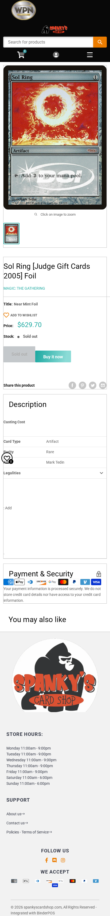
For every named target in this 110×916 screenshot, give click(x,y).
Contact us (15, 823)
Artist (8, 462)
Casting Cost (14, 422)
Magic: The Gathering (24, 288)
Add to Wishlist (23, 315)
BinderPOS (46, 913)
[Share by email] (103, 385)
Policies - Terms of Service (27, 832)
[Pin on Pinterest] (82, 385)
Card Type (12, 441)
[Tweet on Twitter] (92, 385)
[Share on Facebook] (72, 385)
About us (13, 814)
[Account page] (56, 55)
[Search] (100, 42)
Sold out (19, 354)
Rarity (8, 452)
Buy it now (53, 356)
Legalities (12, 473)
